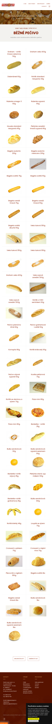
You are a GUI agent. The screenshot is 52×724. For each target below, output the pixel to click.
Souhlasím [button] (31, 718)
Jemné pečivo (26, 686)
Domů (17, 28)
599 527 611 (8, 695)
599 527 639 (8, 696)
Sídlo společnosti (39, 682)
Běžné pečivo (26, 684)
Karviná (37, 687)
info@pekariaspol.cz (11, 700)
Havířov (37, 686)
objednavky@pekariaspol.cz (10, 704)
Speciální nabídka (27, 691)
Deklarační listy (19, 658)
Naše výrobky (24, 28)
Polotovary (25, 689)
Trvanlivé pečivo (27, 687)
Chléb (24, 682)
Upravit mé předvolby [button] (33, 721)
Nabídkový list (33, 658)
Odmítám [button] (37, 718)
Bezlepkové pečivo (27, 693)
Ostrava (37, 684)
